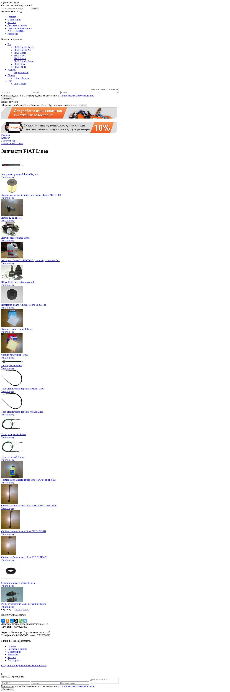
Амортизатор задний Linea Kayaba (19, 174)
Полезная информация (20, 28)
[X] (16, 621)
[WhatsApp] (21, 621)
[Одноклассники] (7, 621)
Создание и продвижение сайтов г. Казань (23, 665)
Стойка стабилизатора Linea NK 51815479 (23, 531)
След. (26, 609)
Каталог (12, 22)
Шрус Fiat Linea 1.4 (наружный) (18, 282)
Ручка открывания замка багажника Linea (23, 604)
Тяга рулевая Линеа (11, 365)
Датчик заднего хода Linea (15, 237)
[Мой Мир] (12, 621)
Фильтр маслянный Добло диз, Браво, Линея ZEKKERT (31, 195)
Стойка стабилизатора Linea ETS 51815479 (24, 557)
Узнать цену (7, 177)
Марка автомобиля (12, 105)
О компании (14, 19)
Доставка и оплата (17, 25)
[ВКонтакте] (3, 621)
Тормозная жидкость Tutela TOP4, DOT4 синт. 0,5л (28, 479)
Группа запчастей (58, 105)
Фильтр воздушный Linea (14, 355)
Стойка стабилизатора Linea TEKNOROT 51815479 (28, 505)
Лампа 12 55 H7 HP (11, 217)
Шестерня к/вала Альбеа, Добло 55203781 (23, 304)
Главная (12, 16)
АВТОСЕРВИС (16, 31)
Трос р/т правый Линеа (13, 434)
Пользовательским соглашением (77, 95)
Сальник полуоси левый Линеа (18, 583)
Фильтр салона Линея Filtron (16, 329)
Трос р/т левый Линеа (13, 457)
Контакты (13, 33)
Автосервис (14, 660)
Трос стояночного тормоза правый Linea (22, 388)
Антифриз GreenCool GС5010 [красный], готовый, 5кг (30, 260)
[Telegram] (25, 621)
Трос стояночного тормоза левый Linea (22, 411)
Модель (35, 105)
